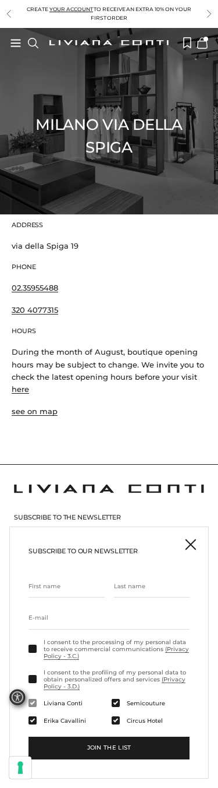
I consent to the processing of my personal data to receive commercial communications (116, 649)
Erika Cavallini (65, 721)
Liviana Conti (63, 703)
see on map (35, 411)
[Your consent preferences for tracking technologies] (20, 768)
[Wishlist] (187, 42)
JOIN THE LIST (109, 747)
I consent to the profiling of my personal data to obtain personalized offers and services (115, 679)
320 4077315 (35, 310)
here (20, 389)
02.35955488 (35, 287)
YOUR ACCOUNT (71, 9)
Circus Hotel (145, 721)
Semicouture (146, 703)
